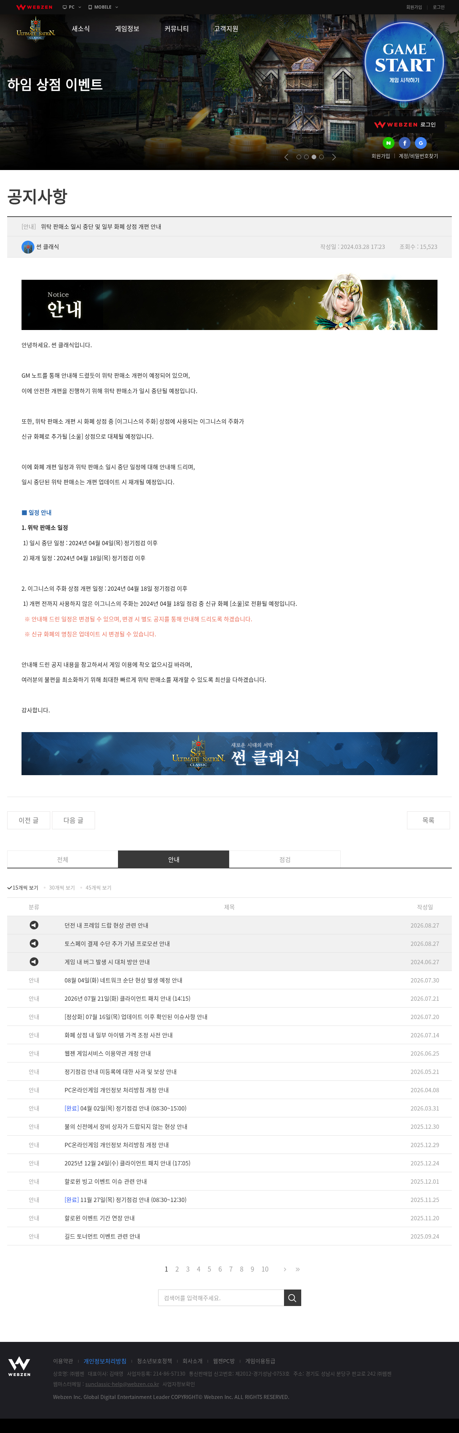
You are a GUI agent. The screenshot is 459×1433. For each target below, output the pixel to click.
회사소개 (193, 1361)
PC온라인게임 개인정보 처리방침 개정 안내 (117, 1089)
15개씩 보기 (25, 887)
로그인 (439, 7)
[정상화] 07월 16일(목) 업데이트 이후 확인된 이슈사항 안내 (136, 1016)
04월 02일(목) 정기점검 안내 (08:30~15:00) (125, 1108)
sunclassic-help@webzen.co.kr (122, 1383)
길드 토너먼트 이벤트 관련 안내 (102, 1236)
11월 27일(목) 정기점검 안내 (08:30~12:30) (125, 1199)
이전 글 (29, 820)
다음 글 (73, 820)
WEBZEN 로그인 (405, 124)
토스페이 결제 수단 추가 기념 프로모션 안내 (117, 943)
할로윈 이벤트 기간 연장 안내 (100, 1217)
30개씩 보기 (62, 887)
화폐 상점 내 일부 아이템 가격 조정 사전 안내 (119, 1035)
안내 (174, 859)
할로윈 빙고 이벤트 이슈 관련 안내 (106, 1181)
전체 (62, 859)
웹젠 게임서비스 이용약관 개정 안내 (108, 1053)
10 (265, 1269)
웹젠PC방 (224, 1361)
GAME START (404, 62)
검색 (292, 1298)
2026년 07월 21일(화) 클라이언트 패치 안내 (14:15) (127, 998)
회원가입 (414, 7)
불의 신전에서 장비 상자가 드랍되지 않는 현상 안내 (126, 1126)
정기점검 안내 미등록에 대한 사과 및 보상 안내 (121, 1071)
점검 (285, 859)
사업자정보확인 (178, 1383)
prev (286, 157)
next (334, 157)
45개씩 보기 (99, 887)
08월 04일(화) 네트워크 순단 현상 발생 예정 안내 (124, 980)
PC (72, 7)
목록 (428, 820)
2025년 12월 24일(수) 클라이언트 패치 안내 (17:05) (127, 1163)
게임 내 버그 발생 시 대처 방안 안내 (107, 961)
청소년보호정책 (154, 1361)
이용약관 (63, 1361)
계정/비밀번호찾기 (418, 156)
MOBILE (103, 7)
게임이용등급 (260, 1361)
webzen (34, 7)
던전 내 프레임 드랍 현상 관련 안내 (106, 925)
